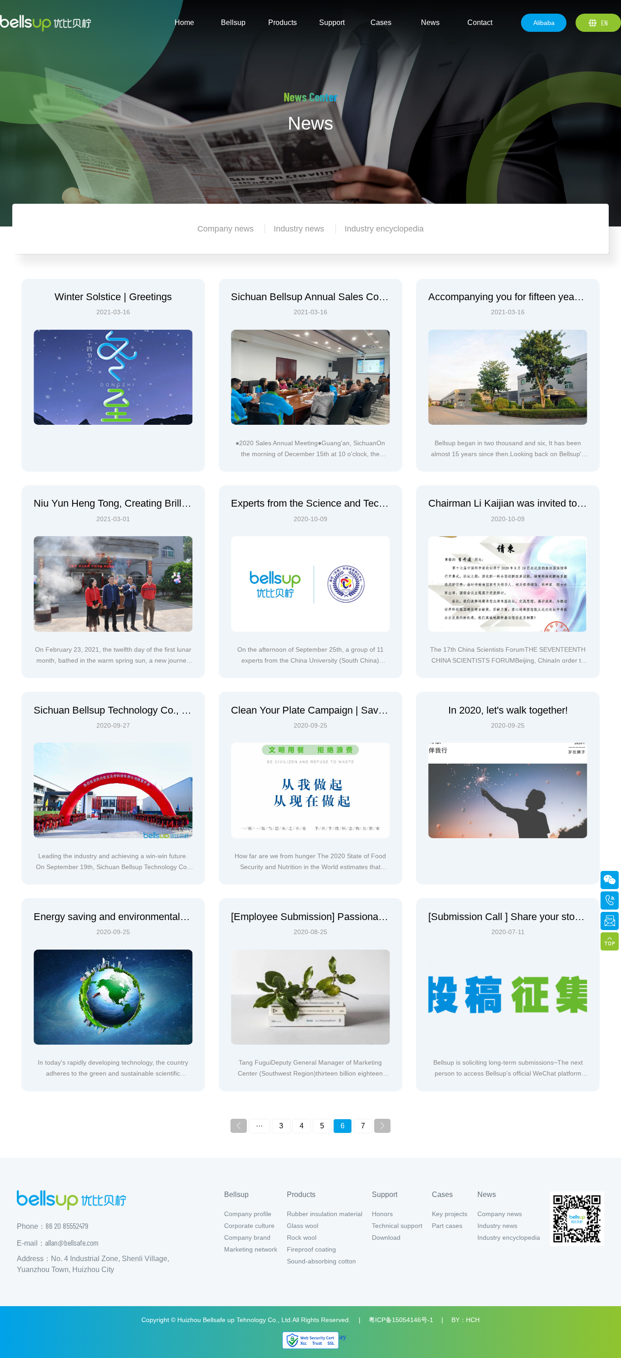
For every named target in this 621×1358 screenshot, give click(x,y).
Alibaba (544, 22)
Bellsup (236, 1194)
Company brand (247, 1237)
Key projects (449, 1213)
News (486, 1194)
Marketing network (250, 1249)
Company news (499, 1213)
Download (386, 1237)
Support (384, 1194)
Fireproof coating (311, 1249)
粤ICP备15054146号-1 (401, 1319)
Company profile (247, 1213)
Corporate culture (249, 1225)
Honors (382, 1213)
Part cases (447, 1225)
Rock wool (301, 1237)
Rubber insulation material (324, 1213)
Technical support (397, 1225)
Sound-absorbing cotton (321, 1261)
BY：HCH (465, 1319)
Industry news (497, 1225)
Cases (442, 1194)
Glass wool (302, 1225)
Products (301, 1194)
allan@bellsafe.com (72, 1242)
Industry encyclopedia (508, 1237)
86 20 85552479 (66, 1226)
